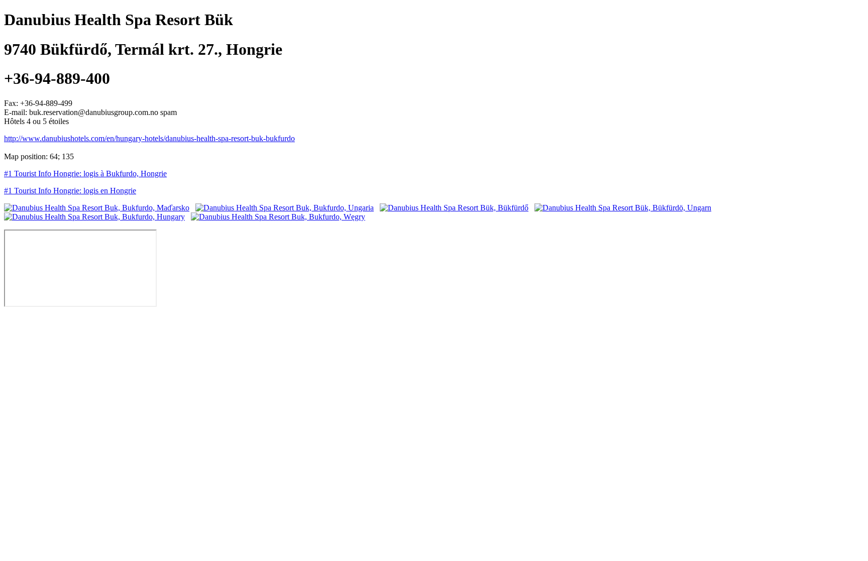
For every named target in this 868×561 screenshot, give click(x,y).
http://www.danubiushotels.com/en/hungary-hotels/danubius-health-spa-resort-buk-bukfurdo (149, 138)
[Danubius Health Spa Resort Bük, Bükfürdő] (454, 207)
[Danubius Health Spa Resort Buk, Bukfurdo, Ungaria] (284, 207)
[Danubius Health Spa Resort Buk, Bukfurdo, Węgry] (278, 216)
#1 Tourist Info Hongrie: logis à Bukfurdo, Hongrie (85, 173)
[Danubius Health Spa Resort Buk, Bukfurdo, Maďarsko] (96, 207)
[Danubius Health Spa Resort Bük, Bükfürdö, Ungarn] (622, 207)
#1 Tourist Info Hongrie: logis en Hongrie (70, 190)
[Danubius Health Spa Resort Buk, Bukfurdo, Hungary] (94, 216)
